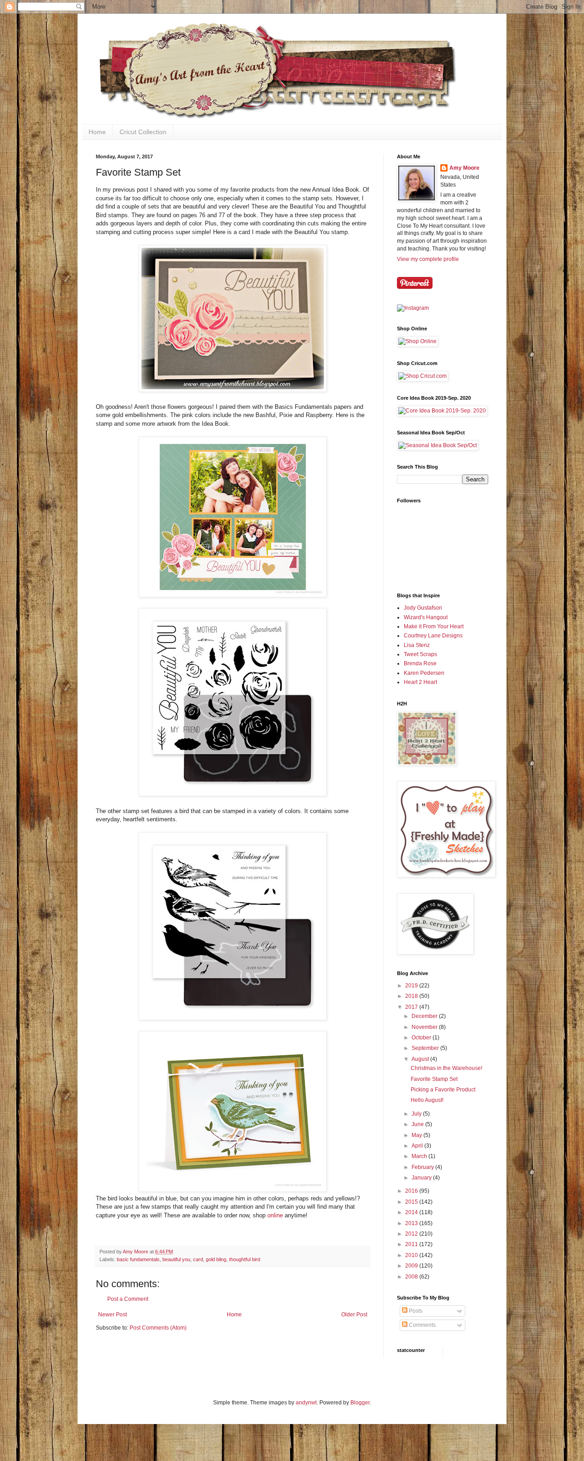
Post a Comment (127, 1299)
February (423, 1167)
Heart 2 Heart (420, 682)
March (420, 1156)
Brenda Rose (420, 663)
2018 (412, 996)
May (417, 1135)
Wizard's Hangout (426, 617)
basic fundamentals (138, 1259)
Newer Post (112, 1314)
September (426, 1048)
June (418, 1124)
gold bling (216, 1259)
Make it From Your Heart (434, 626)
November (425, 1027)
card (198, 1259)
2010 (412, 1255)
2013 (412, 1223)
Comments (421, 1325)
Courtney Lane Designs (433, 635)
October (422, 1037)
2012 (412, 1234)
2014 (412, 1212)
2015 (412, 1202)
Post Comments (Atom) (158, 1328)
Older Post (354, 1314)
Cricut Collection (143, 132)
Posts (414, 1311)
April (418, 1146)
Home (97, 132)
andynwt (306, 1402)
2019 (412, 985)
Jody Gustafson (423, 608)
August (421, 1059)
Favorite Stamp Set (434, 1079)
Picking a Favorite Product (443, 1089)
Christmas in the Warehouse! (446, 1068)
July (417, 1114)
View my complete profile (428, 259)
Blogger (360, 1402)
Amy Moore (464, 168)
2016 (412, 1191)
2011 (412, 1244)
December (425, 1016)
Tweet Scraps (420, 654)
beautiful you (176, 1259)
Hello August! (427, 1100)
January (422, 1177)
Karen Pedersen (424, 673)
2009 (412, 1266)
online (275, 1215)
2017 (412, 1007)
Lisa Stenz (417, 645)
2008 (412, 1276)
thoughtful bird (244, 1259)
